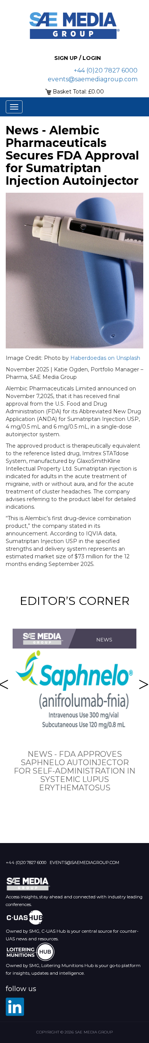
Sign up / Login (77, 58)
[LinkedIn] (15, 1007)
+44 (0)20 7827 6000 (106, 70)
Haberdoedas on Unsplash (105, 358)
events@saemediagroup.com (93, 79)
